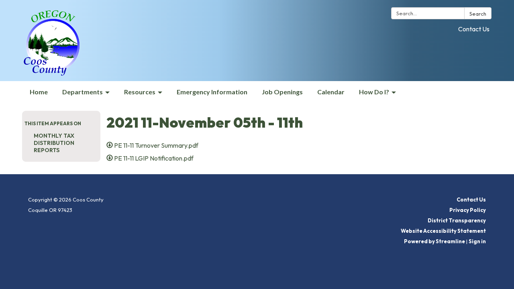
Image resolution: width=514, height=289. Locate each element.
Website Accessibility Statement (443, 231)
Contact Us (474, 29)
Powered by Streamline (434, 241)
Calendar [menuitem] (331, 92)
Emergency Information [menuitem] (212, 92)
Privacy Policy (467, 210)
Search (477, 13)
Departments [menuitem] (82, 92)
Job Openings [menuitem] (282, 92)
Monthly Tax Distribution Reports (54, 143)
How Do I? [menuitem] (374, 92)
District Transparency (457, 220)
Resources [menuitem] (139, 92)
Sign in (477, 241)
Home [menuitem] (39, 92)
